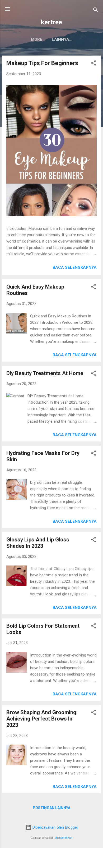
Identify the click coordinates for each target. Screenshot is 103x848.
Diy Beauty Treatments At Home (44, 373)
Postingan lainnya (51, 808)
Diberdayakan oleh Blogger (54, 827)
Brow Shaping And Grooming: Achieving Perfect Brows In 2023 (42, 718)
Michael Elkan (63, 838)
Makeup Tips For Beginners (42, 63)
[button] (93, 64)
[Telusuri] (95, 11)
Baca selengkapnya (75, 267)
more (36, 39)
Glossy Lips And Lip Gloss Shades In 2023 (37, 542)
